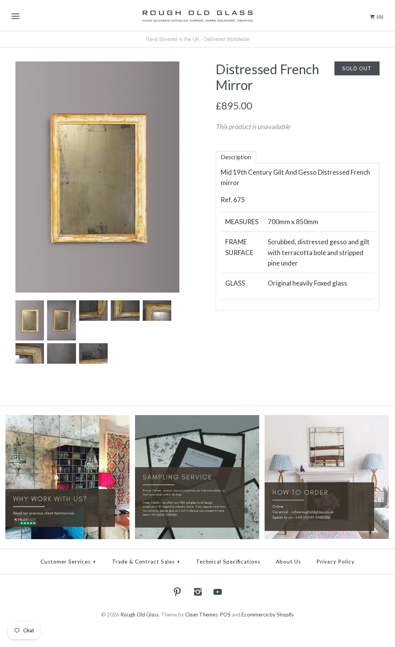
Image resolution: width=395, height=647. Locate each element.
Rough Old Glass (139, 614)
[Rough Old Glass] (197, 15)
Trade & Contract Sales (146, 561)
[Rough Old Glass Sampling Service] (197, 420)
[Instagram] (197, 592)
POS (225, 614)
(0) (379, 17)
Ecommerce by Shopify (267, 614)
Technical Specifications (228, 561)
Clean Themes (201, 614)
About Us (288, 561)
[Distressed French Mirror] (97, 67)
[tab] (236, 157)
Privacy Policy (335, 561)
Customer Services (68, 561)
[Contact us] (327, 420)
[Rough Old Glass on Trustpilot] (67, 420)
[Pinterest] (177, 592)
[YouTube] (218, 592)
